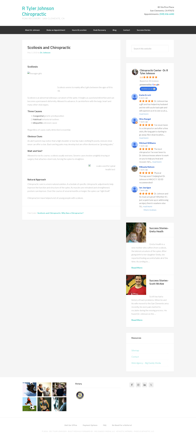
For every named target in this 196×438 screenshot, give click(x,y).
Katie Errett (145, 95)
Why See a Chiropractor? (72, 213)
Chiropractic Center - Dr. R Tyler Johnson (154, 72)
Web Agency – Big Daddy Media (146, 363)
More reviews (150, 210)
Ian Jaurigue (145, 187)
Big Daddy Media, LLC (105, 431)
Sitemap (135, 350)
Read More (136, 267)
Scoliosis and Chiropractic (49, 213)
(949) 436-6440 (166, 14)
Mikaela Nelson (146, 167)
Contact (135, 356)
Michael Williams (147, 143)
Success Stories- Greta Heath (159, 229)
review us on (147, 88)
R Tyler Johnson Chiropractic (38, 11)
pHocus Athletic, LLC (144, 431)
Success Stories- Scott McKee (159, 282)
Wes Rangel (145, 119)
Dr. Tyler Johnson (58, 431)
